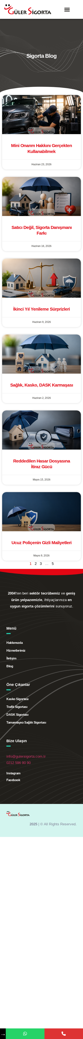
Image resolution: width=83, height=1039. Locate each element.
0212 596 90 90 (18, 763)
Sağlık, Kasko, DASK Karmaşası (41, 385)
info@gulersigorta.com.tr (26, 756)
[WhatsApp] (25, 1033)
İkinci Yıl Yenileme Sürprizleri (41, 309)
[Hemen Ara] (63, 1033)
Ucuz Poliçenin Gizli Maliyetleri (41, 542)
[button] (67, 9)
